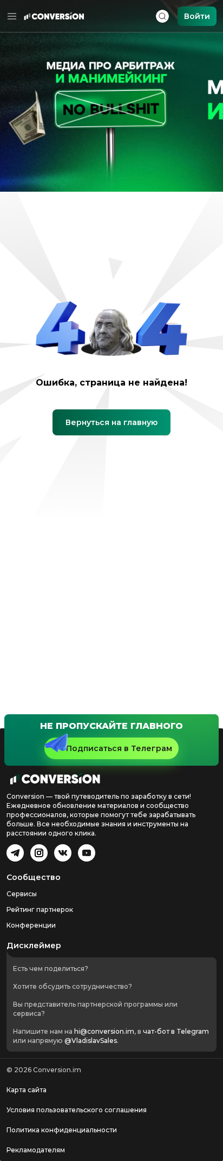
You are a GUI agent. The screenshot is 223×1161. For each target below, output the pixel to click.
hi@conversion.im (104, 1031)
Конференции (31, 925)
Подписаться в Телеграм (119, 748)
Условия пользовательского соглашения (76, 1110)
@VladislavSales (90, 1040)
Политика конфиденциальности (61, 1130)
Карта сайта (26, 1090)
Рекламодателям (35, 1150)
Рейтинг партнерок (39, 909)
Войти (197, 16)
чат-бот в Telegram (176, 1031)
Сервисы (21, 894)
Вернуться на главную (111, 422)
